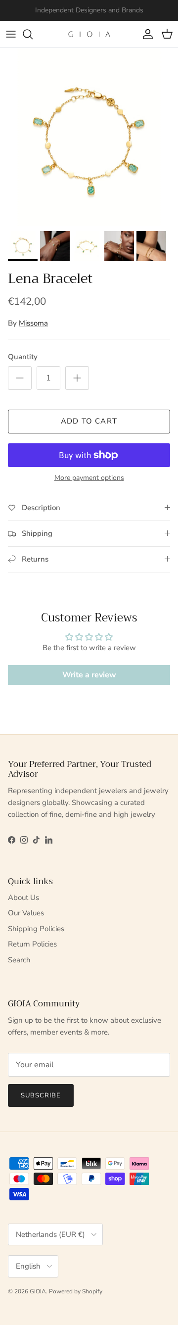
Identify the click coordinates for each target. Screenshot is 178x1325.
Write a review (89, 674)
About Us (23, 897)
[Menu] (11, 34)
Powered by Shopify (75, 1291)
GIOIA (38, 1291)
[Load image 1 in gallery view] (89, 137)
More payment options (89, 478)
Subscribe (41, 1095)
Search (19, 960)
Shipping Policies (36, 929)
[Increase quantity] (77, 378)
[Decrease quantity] (20, 378)
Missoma (33, 323)
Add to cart (89, 421)
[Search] (33, 34)
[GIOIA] (89, 34)
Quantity (23, 357)
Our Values (26, 913)
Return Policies (32, 944)
